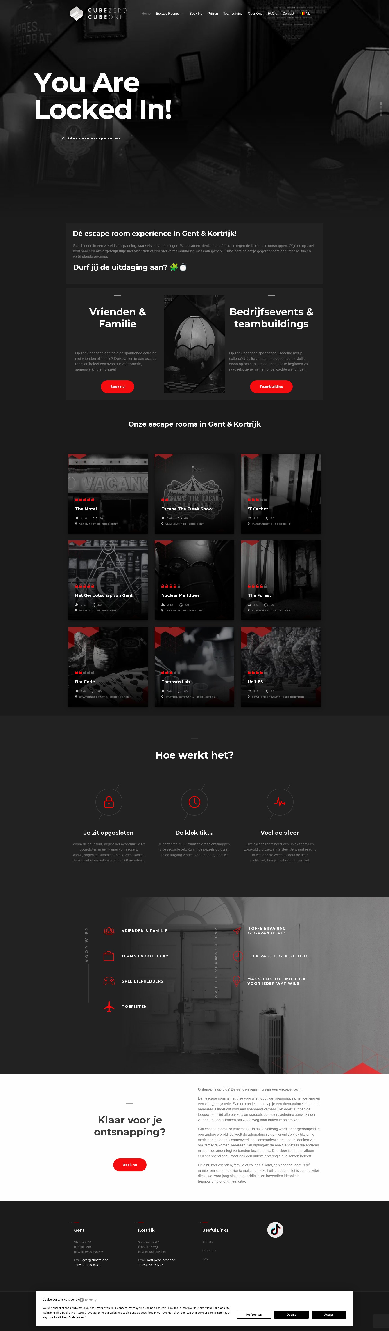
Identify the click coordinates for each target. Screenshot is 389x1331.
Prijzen (213, 13)
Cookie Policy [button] (170, 1313)
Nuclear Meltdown (181, 595)
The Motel (86, 509)
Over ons (255, 13)
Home (146, 13)
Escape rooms (167, 13)
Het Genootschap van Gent (104, 595)
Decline (291, 1315)
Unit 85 (255, 681)
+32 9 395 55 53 (89, 1265)
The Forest (259, 595)
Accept (328, 1315)
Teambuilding (232, 13)
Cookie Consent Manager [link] (59, 1299)
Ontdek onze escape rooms (91, 138)
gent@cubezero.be (95, 1260)
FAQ (205, 1259)
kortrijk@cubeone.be (161, 1260)
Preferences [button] (76, 1317)
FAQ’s (272, 13)
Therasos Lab (175, 681)
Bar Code (85, 681)
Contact (288, 13)
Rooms (207, 1242)
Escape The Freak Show (187, 509)
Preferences (254, 1315)
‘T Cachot (258, 509)
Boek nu (196, 13)
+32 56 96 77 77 (153, 1265)
